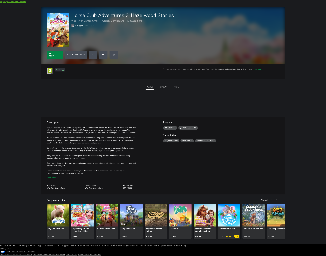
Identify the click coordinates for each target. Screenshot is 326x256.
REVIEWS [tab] (163, 87)
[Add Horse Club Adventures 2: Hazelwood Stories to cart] (93, 55)
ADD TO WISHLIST (77, 54)
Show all (264, 200)
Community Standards (88, 245)
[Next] (276, 200)
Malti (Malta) (5, 248)
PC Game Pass (6, 245)
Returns (168, 245)
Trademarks (83, 254)
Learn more (257, 69)
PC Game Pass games (22, 245)
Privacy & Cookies (57, 254)
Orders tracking (179, 245)
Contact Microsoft (41, 254)
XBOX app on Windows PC (44, 245)
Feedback (74, 245)
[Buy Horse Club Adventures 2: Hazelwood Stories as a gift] (103, 55)
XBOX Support (62, 245)
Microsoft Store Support (154, 245)
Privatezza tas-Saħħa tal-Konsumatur (16, 254)
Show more (51, 177)
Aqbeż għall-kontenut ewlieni (13, 1)
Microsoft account (135, 245)
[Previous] (271, 200)
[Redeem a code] (114, 55)
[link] (58, 221)
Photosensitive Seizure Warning (113, 245)
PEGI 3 (59, 70)
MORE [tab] (176, 87)
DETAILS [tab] (149, 87)
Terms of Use (71, 254)
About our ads (94, 254)
